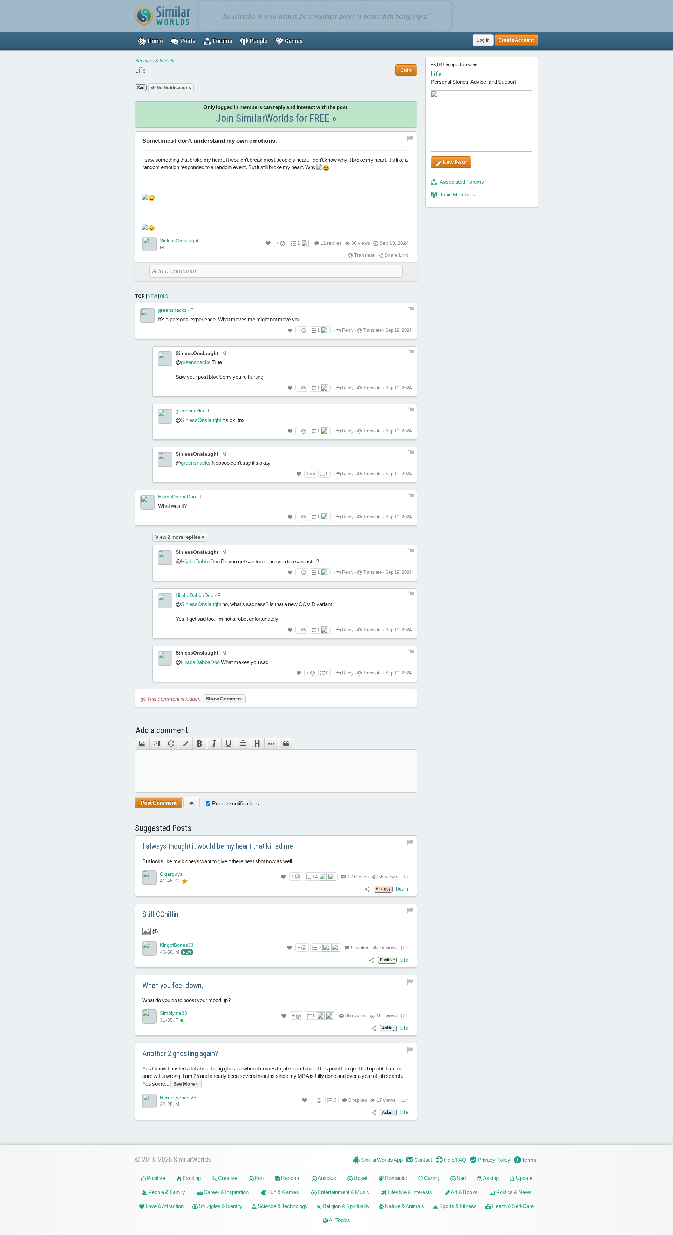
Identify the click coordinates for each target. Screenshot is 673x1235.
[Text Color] (185, 744)
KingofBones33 (176, 945)
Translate (364, 255)
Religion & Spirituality (345, 1206)
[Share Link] (367, 889)
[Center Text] (243, 744)
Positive (155, 1178)
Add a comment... (165, 730)
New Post (454, 162)
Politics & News (513, 1192)
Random (290, 1178)
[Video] (156, 744)
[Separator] (271, 744)
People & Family (166, 1192)
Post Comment (159, 803)
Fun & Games (282, 1192)
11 (331, 243)
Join (406, 70)
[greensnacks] (148, 316)
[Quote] (286, 744)
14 (315, 876)
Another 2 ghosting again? (180, 1053)
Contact (422, 1160)
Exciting (191, 1178)
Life (140, 70)
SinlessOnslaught (179, 240)
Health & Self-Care (512, 1206)
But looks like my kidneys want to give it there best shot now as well (217, 861)
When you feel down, (172, 985)
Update (523, 1178)
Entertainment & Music (343, 1192)
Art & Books (464, 1192)
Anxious (326, 1178)
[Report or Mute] (410, 138)
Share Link (395, 255)
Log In (483, 40)
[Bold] (199, 744)
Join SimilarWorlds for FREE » (276, 118)
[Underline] (228, 744)
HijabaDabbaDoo (177, 496)
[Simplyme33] (149, 1016)
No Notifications (173, 87)
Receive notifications (235, 803)
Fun (259, 1178)
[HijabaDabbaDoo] (148, 502)
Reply (347, 330)
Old (164, 296)
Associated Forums (461, 182)
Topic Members (457, 194)
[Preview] (191, 802)
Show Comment (224, 699)
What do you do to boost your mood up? (186, 1000)
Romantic (395, 1178)
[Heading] (257, 744)
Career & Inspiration (226, 1192)
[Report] (411, 308)
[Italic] (214, 744)
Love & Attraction (164, 1206)
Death (402, 889)
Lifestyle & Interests (409, 1192)
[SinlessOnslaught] (149, 244)
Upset (360, 1178)
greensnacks (172, 310)
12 (357, 876)
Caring (431, 1178)
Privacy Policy (493, 1160)
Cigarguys (171, 874)
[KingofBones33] (149, 948)
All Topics (339, 1220)
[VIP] (185, 881)
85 (355, 1015)
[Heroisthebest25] (149, 1101)
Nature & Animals (404, 1206)
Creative (227, 1178)
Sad (461, 1178)
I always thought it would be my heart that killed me (217, 846)
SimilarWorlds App (381, 1160)
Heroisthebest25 (178, 1097)
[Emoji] (171, 744)
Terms (528, 1160)
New (152, 296)
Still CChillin (160, 914)
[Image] (142, 744)
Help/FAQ (454, 1160)
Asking (490, 1178)
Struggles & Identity (155, 60)
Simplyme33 (173, 1013)
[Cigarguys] (149, 878)
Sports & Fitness (457, 1206)
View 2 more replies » (179, 537)
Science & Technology (282, 1206)
